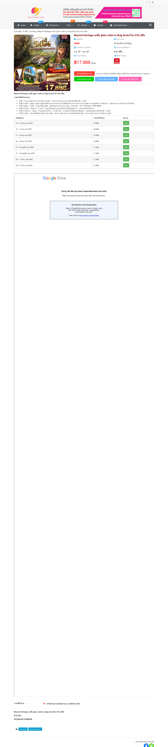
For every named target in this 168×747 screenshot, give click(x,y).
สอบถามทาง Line (84, 79)
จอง (126, 123)
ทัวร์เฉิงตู (33, 31)
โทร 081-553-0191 (131, 79)
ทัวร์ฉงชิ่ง (118, 43)
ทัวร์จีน (25, 31)
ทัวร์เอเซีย (17, 31)
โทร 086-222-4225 (107, 79)
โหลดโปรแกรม (85, 73)
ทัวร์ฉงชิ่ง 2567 (35, 729)
